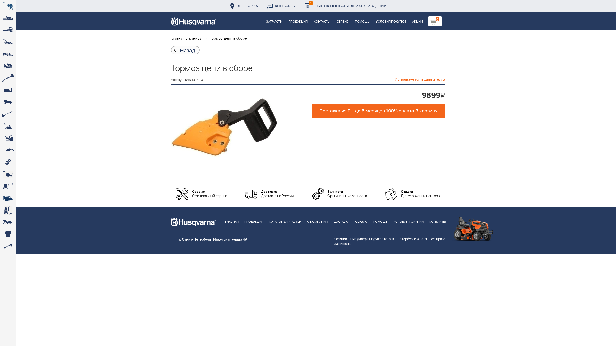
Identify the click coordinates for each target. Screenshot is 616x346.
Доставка (248, 6)
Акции (417, 21)
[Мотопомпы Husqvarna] (8, 198)
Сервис (343, 21)
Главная (232, 222)
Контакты (285, 6)
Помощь (362, 21)
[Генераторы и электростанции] (8, 174)
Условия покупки (391, 21)
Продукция (298, 21)
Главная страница (186, 38)
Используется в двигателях (420, 79)
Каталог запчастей (285, 222)
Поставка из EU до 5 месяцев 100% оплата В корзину (378, 111)
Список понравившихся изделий (348, 4)
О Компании (317, 222)
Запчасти (274, 21)
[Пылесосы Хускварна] (8, 210)
